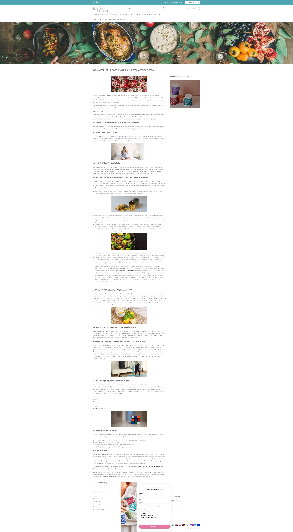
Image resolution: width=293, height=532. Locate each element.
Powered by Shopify (196, 528)
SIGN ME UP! (154, 526)
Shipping (181, 2)
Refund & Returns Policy (99, 509)
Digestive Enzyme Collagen (123, 270)
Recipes (130, 14)
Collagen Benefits (110, 14)
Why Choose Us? (174, 2)
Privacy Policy (96, 501)
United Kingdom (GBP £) (192, 2)
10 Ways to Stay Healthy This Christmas (113, 19)
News (99, 19)
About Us (166, 2)
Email (140, 499)
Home (95, 19)
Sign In (194, 8)
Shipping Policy (96, 507)
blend (133, 270)
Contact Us (96, 496)
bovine (123, 273)
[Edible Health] (100, 8)
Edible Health (190, 528)
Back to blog (102, 483)
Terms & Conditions (98, 498)
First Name (141, 493)
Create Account (186, 8)
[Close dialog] (169, 486)
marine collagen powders (134, 273)
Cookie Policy (96, 504)
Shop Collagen (97, 14)
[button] (199, 8)
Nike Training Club (100, 408)
